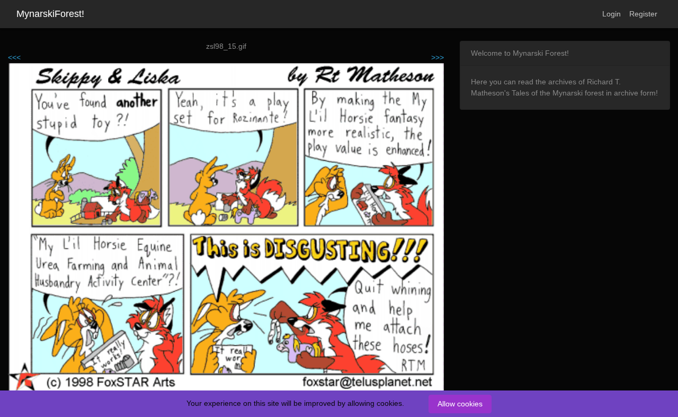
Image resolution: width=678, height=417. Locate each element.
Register (643, 14)
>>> (437, 57)
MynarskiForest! (50, 13)
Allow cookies (460, 403)
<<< (14, 57)
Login (611, 14)
